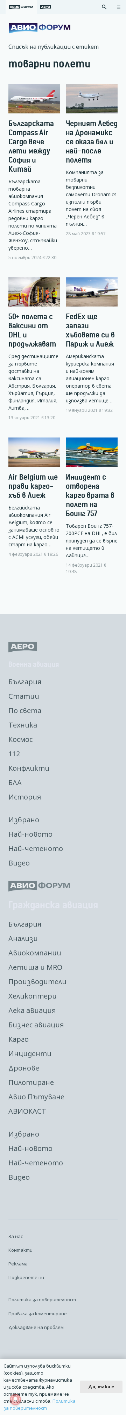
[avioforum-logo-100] (39, 28)
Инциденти (29, 1053)
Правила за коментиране (37, 1313)
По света (24, 710)
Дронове (23, 1068)
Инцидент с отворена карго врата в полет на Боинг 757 (90, 495)
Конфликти (28, 768)
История (24, 797)
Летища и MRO (35, 967)
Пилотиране (31, 1082)
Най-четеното (35, 848)
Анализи (23, 938)
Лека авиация (32, 1010)
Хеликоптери (32, 996)
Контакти (20, 1250)
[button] (104, 7)
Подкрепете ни (26, 1277)
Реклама (18, 1264)
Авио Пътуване (36, 1096)
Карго (18, 1039)
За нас (15, 1236)
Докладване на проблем (36, 1327)
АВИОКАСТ (27, 1111)
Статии (23, 696)
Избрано (23, 819)
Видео (19, 863)
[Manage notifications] (15, 1399)
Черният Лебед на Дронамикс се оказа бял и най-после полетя (92, 141)
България (24, 681)
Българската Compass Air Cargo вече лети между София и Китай (31, 146)
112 (14, 753)
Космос (20, 739)
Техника (22, 725)
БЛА (15, 782)
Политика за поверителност (42, 1299)
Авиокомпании (34, 952)
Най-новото (30, 834)
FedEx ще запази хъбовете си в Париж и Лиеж (90, 330)
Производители (37, 981)
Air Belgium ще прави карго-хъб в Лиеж (33, 486)
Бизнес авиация (36, 1024)
